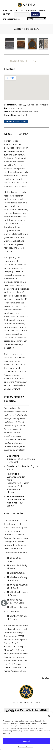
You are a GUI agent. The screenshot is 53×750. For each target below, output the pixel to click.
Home (5, 11)
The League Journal (28, 11)
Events (42, 11)
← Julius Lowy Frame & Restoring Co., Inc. (26, 711)
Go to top (45, 678)
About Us (14, 11)
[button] (49, 715)
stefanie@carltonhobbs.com (24, 112)
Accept (26, 741)
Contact (6, 14)
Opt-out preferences (25, 747)
